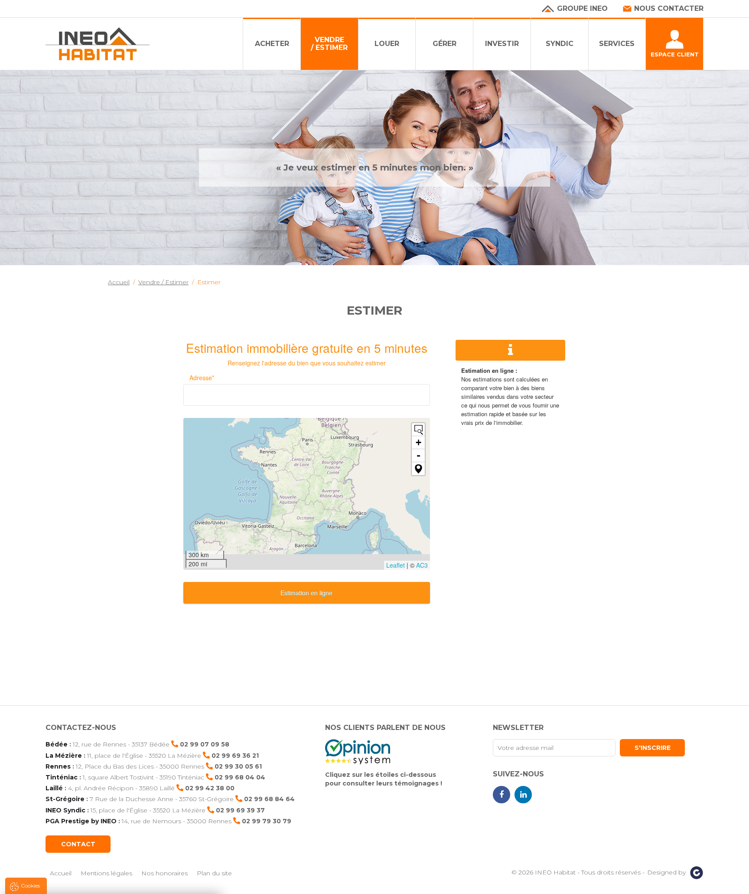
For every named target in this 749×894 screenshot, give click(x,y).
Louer (386, 43)
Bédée (57, 744)
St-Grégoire (65, 799)
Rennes (58, 766)
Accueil (61, 873)
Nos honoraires (164, 873)
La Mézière (64, 755)
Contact (78, 844)
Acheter (272, 43)
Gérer (444, 43)
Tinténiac (62, 777)
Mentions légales (106, 873)
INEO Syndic (65, 810)
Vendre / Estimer (329, 44)
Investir (502, 43)
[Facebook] (501, 794)
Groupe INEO (582, 8)
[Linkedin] (523, 794)
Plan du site (214, 873)
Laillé (54, 788)
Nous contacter (668, 8)
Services (617, 43)
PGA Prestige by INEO (81, 821)
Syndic (559, 43)
